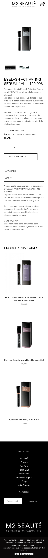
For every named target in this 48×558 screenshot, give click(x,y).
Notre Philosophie (24, 477)
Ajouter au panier (17, 157)
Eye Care (20, 131)
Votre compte (24, 485)
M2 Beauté (24, 474)
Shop (24, 481)
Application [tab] (11, 171)
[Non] (44, 547)
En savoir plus (26, 554)
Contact (24, 462)
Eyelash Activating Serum (26, 134)
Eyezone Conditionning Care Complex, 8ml (24, 360)
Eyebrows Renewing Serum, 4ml (24, 419)
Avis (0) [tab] (8, 178)
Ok (17, 554)
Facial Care (24, 470)
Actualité (24, 458)
